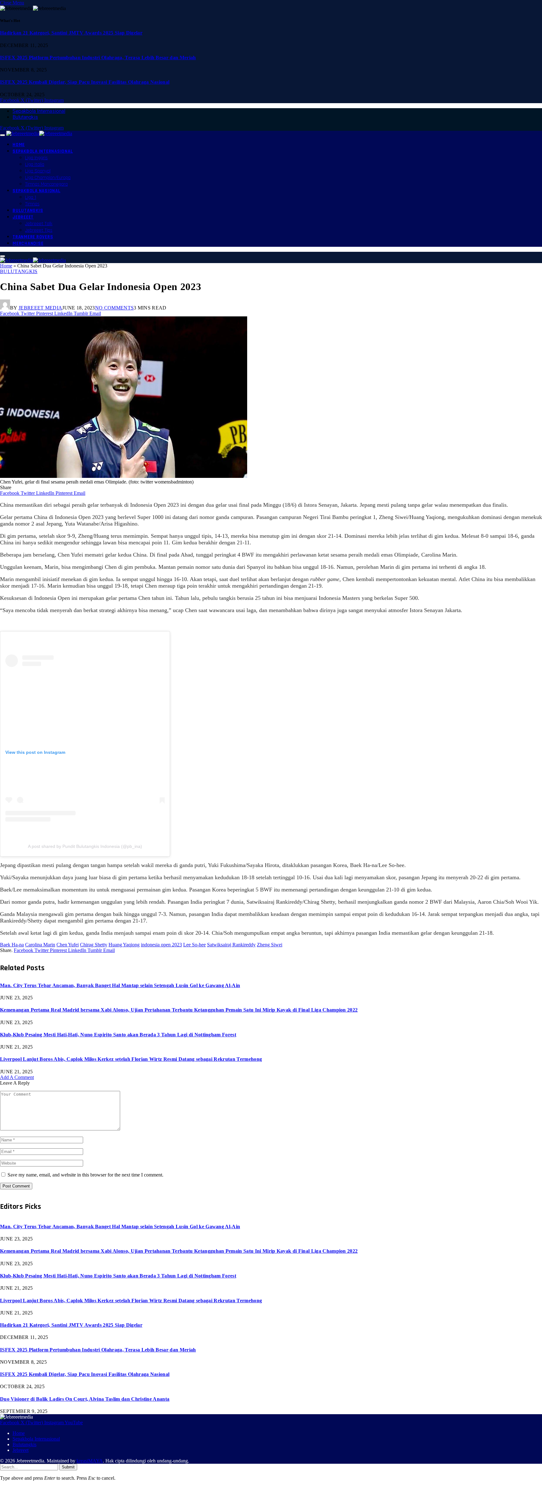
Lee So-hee (194, 944)
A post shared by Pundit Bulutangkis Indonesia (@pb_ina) (85, 846)
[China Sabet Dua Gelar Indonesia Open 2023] (123, 476)
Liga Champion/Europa (48, 177)
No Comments (114, 307)
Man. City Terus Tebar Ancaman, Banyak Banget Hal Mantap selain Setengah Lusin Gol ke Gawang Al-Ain (120, 985)
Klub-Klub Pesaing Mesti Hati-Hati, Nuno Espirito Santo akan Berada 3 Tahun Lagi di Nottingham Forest (118, 1034)
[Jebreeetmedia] (39, 133)
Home (19, 145)
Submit (68, 1467)
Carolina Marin (40, 944)
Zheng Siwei (269, 944)
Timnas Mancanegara (46, 184)
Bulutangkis (25, 117)
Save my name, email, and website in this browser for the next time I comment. (85, 1174)
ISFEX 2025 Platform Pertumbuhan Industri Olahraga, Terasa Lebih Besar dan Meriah (98, 57)
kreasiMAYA (90, 1460)
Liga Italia (34, 164)
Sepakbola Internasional (39, 111)
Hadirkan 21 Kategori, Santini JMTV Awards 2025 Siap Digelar (71, 32)
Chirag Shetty (93, 944)
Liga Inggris (36, 158)
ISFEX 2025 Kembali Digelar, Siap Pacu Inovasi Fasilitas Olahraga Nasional (84, 82)
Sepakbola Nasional (37, 191)
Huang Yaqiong (124, 944)
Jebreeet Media (40, 307)
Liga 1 (30, 197)
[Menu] (2, 135)
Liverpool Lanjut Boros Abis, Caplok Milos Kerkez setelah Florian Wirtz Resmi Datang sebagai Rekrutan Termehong (131, 1059)
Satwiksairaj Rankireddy (231, 944)
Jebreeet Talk (38, 223)
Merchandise (28, 243)
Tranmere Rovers (33, 237)
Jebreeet (23, 217)
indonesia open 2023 (161, 944)
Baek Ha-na (12, 944)
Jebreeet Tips (38, 230)
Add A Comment (17, 1077)
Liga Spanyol (37, 171)
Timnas (32, 204)
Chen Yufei (67, 944)
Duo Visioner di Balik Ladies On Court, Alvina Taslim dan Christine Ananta (84, 1399)
